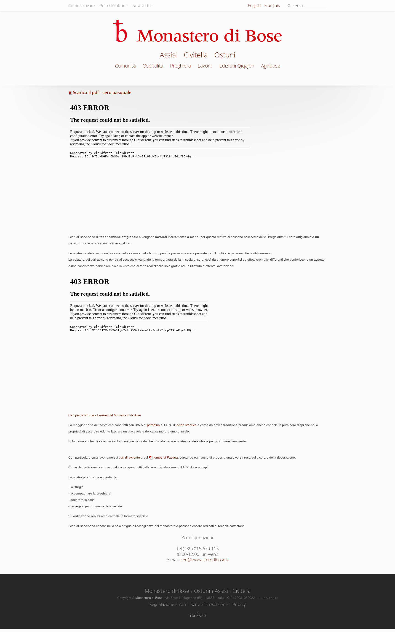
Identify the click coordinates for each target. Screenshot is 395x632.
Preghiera (180, 65)
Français (272, 5)
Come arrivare (81, 5)
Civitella (196, 55)
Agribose (270, 65)
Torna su (197, 616)
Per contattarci (114, 5)
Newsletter (142, 5)
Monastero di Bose (167, 591)
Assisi (168, 55)
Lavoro (205, 65)
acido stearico (186, 425)
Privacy (239, 604)
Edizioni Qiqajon (236, 65)
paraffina (153, 425)
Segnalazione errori (167, 604)
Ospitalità (153, 65)
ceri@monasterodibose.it (205, 560)
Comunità (125, 65)
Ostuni (224, 55)
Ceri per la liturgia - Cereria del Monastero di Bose (104, 415)
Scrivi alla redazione (209, 604)
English (255, 5)
